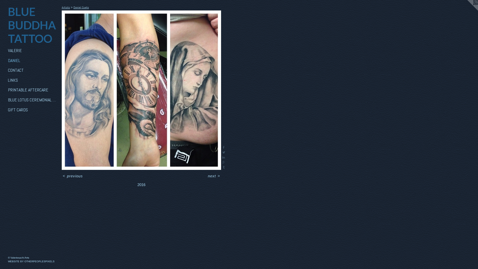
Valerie (15, 50)
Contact (16, 70)
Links (13, 80)
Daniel (14, 60)
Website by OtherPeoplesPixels (31, 261)
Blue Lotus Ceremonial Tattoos (33, 100)
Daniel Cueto (81, 7)
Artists (66, 7)
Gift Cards (18, 110)
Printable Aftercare (28, 90)
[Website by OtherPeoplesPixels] (468, 10)
